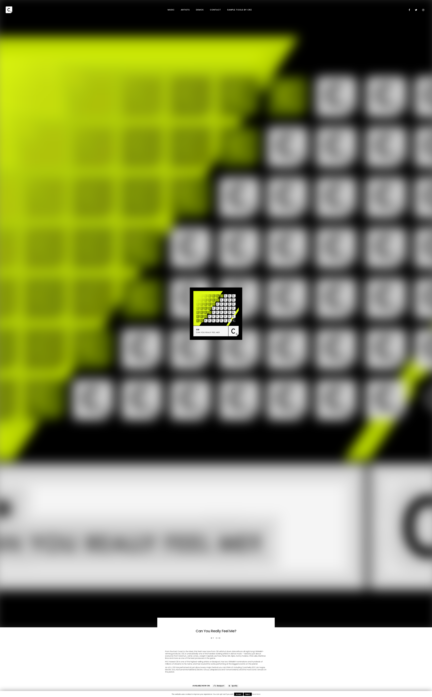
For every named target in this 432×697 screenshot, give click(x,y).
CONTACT (215, 9)
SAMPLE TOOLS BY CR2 (239, 9)
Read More (256, 694)
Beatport (220, 686)
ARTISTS (185, 9)
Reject (247, 694)
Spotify (234, 686)
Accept (238, 694)
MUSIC (171, 9)
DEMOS (200, 9)
